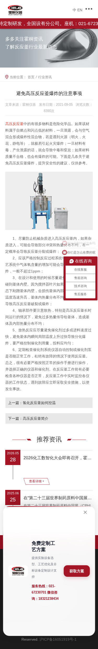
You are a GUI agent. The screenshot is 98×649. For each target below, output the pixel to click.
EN (79, 10)
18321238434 (48, 599)
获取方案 (77, 571)
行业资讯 (45, 77)
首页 (31, 77)
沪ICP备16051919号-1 (58, 639)
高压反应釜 (14, 124)
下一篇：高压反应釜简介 (28, 418)
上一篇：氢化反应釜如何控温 (32, 403)
